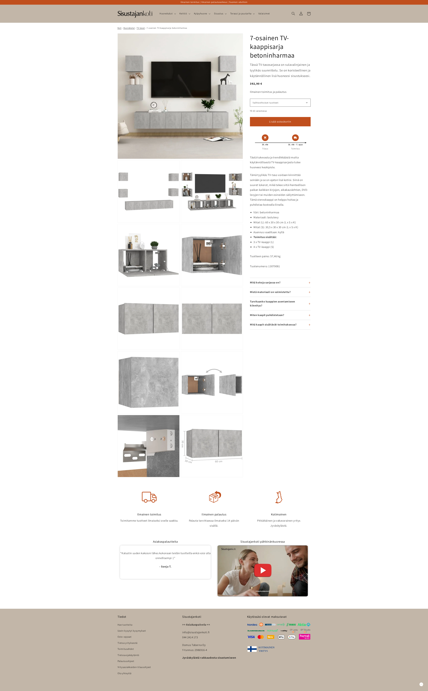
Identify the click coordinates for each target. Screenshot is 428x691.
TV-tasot (141, 28)
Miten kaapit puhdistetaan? (267, 315)
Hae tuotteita (125, 624)
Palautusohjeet (126, 661)
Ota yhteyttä (125, 673)
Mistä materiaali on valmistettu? (270, 292)
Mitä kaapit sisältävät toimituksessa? (273, 324)
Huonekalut (129, 28)
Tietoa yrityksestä (127, 642)
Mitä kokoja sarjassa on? (265, 282)
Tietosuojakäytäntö (128, 655)
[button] (167, 13)
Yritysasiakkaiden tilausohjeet (134, 667)
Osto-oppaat (125, 636)
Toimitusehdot (126, 648)
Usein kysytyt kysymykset (132, 630)
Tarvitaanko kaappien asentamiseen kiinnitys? (272, 303)
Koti (120, 28)
